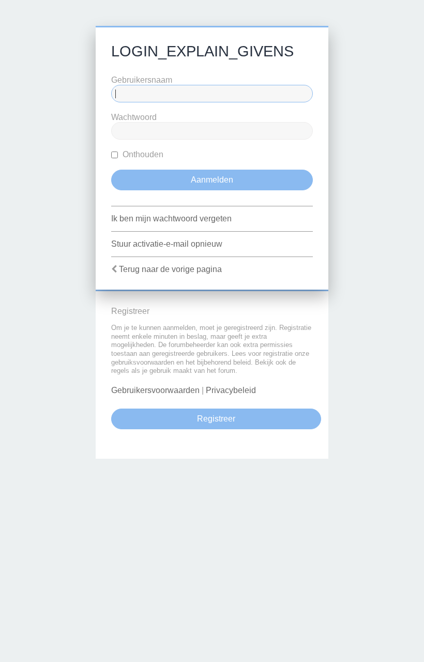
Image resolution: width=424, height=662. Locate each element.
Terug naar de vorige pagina (170, 269)
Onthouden (141, 154)
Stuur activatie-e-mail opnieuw (166, 243)
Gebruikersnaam (141, 80)
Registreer (216, 418)
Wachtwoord (134, 117)
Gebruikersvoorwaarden (155, 390)
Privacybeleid (231, 390)
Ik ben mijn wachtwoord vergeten (171, 218)
